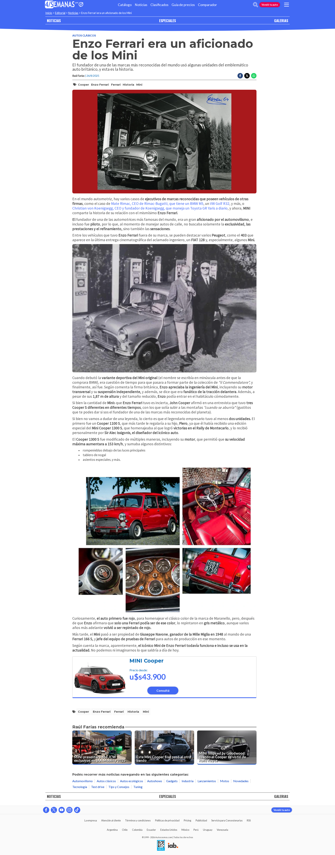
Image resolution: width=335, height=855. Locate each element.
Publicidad (201, 820)
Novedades (241, 781)
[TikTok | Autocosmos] (77, 810)
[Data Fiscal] (161, 845)
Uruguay (207, 829)
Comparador (207, 5)
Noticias (141, 5)
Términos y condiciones (138, 820)
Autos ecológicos (131, 781)
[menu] (286, 4)
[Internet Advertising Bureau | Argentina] (173, 846)
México (185, 829)
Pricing (187, 820)
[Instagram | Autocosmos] (69, 810)
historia (128, 84)
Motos (224, 781)
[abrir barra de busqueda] (255, 4)
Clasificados (159, 5)
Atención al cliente (111, 820)
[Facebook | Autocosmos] (46, 810)
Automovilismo (82, 781)
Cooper (83, 84)
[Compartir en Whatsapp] (253, 75)
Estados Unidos (168, 829)
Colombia (137, 829)
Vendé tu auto (270, 4)
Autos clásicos (84, 35)
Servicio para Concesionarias (227, 820)
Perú (196, 829)
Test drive (97, 787)
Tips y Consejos (118, 787)
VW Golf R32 (219, 203)
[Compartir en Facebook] (240, 75)
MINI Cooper (147, 661)
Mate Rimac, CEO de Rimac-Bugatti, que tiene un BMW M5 (157, 203)
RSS (249, 820)
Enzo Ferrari (100, 84)
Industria (187, 781)
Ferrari (116, 84)
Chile (125, 829)
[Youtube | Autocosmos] (62, 810)
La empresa (90, 820)
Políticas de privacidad (167, 820)
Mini (139, 84)
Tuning (137, 787)
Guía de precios (183, 5)
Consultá (162, 690)
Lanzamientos (207, 781)
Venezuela (222, 829)
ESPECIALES (167, 20)
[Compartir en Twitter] (247, 75)
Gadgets (172, 781)
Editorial (60, 13)
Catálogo (125, 5)
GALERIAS (281, 20)
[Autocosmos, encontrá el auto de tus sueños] (81, 4)
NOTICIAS (54, 20)
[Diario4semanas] (60, 5)
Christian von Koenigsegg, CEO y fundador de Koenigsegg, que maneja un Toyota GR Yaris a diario (150, 208)
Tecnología (79, 787)
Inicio (48, 13)
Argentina (112, 829)
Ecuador (151, 829)
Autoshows (154, 781)
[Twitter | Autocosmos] (54, 810)
